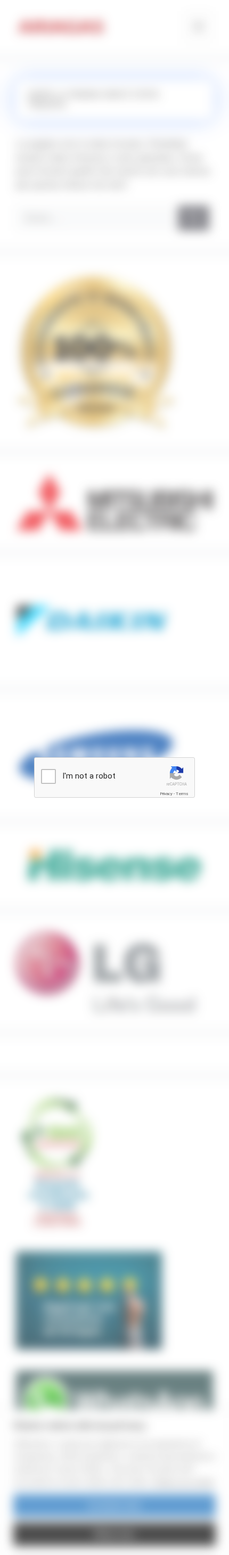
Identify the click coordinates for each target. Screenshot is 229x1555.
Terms (182, 793)
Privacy (166, 793)
